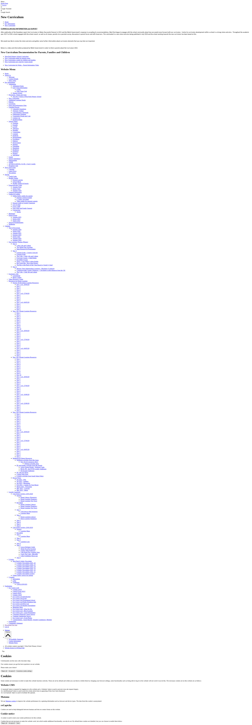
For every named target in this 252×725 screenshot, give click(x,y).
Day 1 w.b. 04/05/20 (23, 302)
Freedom (15, 123)
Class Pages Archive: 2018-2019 (23, 527)
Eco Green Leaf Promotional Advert (24, 600)
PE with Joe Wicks (22, 472)
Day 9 (18, 327)
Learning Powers (14, 107)
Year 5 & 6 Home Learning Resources (24, 412)
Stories (19, 212)
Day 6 (18, 322)
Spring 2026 (16, 231)
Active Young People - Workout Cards (32, 467)
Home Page (4, 3)
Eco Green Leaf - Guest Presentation (24, 612)
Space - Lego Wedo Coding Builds (27, 261)
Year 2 (19, 515)
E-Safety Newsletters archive (26, 573)
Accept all (12, 671)
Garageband (16, 276)
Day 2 (18, 286)
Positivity (15, 135)
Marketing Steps (18, 607)
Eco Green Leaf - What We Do (22, 609)
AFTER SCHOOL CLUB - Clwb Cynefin (22, 164)
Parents (7, 174)
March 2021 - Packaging (24, 487)
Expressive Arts (13, 274)
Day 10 (19, 329)
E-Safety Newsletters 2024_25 (26, 565)
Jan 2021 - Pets (21, 479)
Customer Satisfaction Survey (22, 616)
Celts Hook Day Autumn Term (30, 552)
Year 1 (19, 510)
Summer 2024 (17, 240)
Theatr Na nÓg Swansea (28, 549)
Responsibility (17, 137)
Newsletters (12, 173)
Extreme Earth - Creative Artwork (27, 252)
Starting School (17, 93)
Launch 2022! (17, 593)
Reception (20, 503)
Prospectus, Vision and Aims (17, 95)
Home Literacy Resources (28, 497)
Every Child (16, 206)
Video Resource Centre (16, 279)
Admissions (12, 84)
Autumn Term (17, 187)
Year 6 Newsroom (14, 228)
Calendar (11, 169)
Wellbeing (12, 224)
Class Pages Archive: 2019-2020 (23, 494)
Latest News (12, 171)
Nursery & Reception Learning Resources (26, 283)
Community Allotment (16, 623)
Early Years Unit (22, 91)
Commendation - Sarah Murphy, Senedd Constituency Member (32, 620)
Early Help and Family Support (22, 208)
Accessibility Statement (16, 639)
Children (7, 226)
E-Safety (11, 559)
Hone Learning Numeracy (28, 518)
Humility (15, 130)
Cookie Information (15, 641)
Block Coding (17, 277)
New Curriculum (10, 25)
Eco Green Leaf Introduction (22, 597)
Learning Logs (25, 542)
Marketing (12, 213)
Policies (11, 102)
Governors (12, 104)
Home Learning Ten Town (28, 501)
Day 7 (18, 323)
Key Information (10, 24)
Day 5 (18, 292)
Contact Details (13, 79)
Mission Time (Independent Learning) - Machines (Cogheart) (35, 268)
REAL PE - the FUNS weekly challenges (33, 469)
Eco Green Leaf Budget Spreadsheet (24, 605)
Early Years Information (20, 88)
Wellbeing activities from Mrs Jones (28, 460)
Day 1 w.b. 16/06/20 (23, 394)
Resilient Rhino (17, 119)
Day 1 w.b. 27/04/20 (23, 293)
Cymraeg (11, 577)
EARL (19, 89)
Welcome (11, 77)
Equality (15, 125)
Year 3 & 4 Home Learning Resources (24, 357)
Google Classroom (14, 492)
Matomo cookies (11, 701)
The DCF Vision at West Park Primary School (27, 96)
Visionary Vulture (18, 111)
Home (7, 22)
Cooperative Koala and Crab (21, 116)
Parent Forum (13, 215)
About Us (8, 75)
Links (14, 581)
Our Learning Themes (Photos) (18, 242)
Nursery (19, 495)
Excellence (16, 139)
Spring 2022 (16, 221)
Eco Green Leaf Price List (21, 604)
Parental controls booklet (24, 198)
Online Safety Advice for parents (23, 575)
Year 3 (19, 520)
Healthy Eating (13, 178)
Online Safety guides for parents (23, 196)
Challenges (16, 582)
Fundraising (8, 586)
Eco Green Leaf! (14, 588)
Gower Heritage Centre (27, 547)
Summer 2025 (17, 235)
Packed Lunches (18, 180)
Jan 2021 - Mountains (23, 483)
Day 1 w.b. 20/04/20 (23, 284)
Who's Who (12, 80)
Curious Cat (16, 118)
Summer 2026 (17, 229)
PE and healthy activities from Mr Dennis (29, 465)
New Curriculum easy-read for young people (19, 62)
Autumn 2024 (17, 238)
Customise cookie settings (24, 671)
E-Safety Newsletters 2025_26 (26, 563)
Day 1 (18, 313)
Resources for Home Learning (18, 281)
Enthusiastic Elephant (19, 114)
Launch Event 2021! (19, 591)
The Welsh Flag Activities (25, 247)
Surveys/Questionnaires (16, 222)
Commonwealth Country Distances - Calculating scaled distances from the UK (41, 270)
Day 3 (18, 288)
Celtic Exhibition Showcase (29, 556)
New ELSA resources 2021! (29, 462)
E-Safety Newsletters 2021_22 (26, 570)
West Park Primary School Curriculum (17, 56)
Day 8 (18, 325)
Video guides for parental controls (27, 201)
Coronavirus (16, 210)
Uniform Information (15, 192)
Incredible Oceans (22, 260)
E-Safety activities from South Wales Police (30, 476)
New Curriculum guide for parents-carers (17, 58)
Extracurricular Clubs (15, 185)
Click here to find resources (29, 511)
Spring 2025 (16, 219)
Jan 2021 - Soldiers (22, 481)
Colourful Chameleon (19, 109)
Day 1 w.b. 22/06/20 (23, 403)
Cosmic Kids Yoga (22, 474)
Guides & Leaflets (14, 194)
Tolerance (16, 128)
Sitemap (7, 630)
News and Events (10, 167)
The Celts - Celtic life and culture (27, 272)
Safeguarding (13, 160)
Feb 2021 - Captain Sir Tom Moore (27, 485)
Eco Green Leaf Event (20, 598)
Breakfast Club (13, 166)
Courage (15, 134)
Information (16, 579)
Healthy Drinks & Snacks (21, 183)
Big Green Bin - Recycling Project (27, 263)
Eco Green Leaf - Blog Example (23, 611)
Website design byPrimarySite (15, 648)
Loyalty (15, 127)
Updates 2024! (17, 595)
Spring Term (16, 189)
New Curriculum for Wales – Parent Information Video (22, 65)
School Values (13, 121)
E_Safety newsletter (23, 199)
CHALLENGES (22, 584)
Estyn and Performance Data (17, 105)
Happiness (16, 148)
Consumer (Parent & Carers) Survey (24, 614)
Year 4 (15, 244)
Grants (11, 157)
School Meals (17, 182)
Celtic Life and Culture (24, 245)
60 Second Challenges (27, 471)
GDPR (11, 162)
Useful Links (13, 176)
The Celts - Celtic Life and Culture (27, 256)
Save (18, 723)
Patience (15, 141)
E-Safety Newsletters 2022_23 (26, 568)
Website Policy (13, 643)
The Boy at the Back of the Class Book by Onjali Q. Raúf (35, 265)
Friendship (16, 146)
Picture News (17, 478)
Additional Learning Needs (17, 100)
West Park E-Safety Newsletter (22, 561)
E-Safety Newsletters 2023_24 (26, 566)
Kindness (15, 151)
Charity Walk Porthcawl (27, 550)
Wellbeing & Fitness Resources (22, 458)
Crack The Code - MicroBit (29, 554)
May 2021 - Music (22, 490)
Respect (15, 153)
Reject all (4, 671)
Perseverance (17, 143)
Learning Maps (25, 513)
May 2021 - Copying (23, 488)
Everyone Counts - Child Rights (27, 258)
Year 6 (15, 267)
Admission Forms (18, 86)
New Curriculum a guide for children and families (20, 60)
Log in (4, 5)
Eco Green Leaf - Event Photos (22, 618)
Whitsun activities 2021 (31, 464)
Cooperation (16, 132)
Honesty (15, 144)
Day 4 (18, 290)
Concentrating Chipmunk (20, 112)
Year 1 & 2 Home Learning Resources (24, 311)
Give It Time (16, 205)
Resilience (16, 150)
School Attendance (14, 159)
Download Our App (11, 625)
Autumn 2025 (17, 217)
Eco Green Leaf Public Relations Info (24, 602)
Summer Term (17, 190)
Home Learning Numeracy (28, 499)
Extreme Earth (21, 254)
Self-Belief (16, 155)
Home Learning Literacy (28, 504)
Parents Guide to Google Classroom (24, 203)
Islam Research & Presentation (26, 249)
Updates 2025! (17, 589)
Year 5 (15, 251)
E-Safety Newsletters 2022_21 (26, 572)
